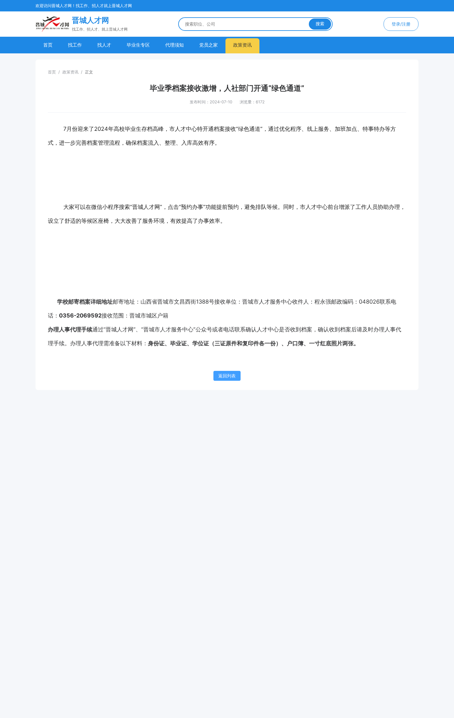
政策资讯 (242, 45)
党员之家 (208, 45)
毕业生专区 (138, 45)
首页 (48, 45)
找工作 (75, 45)
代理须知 (174, 45)
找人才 (104, 45)
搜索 (320, 23)
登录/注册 (401, 24)
